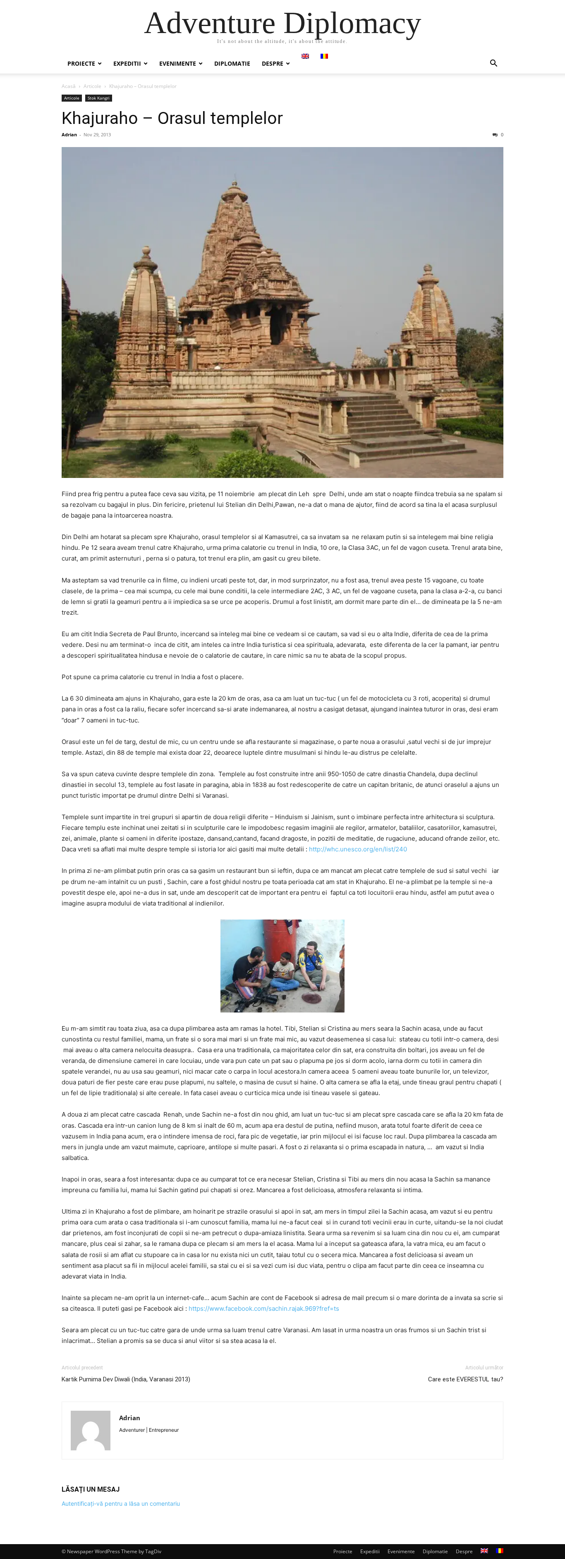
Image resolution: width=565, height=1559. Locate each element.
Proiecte (81, 63)
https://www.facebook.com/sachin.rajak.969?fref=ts (264, 1308)
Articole (92, 86)
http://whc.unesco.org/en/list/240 (358, 849)
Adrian (69, 134)
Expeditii (127, 63)
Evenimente (177, 63)
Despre (272, 63)
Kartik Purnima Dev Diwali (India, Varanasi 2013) (126, 1379)
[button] (493, 64)
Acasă (69, 86)
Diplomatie (232, 63)
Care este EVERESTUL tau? (465, 1379)
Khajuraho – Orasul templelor (172, 118)
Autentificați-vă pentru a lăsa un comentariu (121, 1503)
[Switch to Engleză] (305, 56)
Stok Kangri (99, 98)
